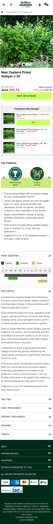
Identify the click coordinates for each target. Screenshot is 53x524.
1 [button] (24, 64)
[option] (26, 41)
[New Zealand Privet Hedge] (9, 118)
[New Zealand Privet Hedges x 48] (9, 147)
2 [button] (27, 64)
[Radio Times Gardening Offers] (25, 7)
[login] (40, 5)
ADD (33, 123)
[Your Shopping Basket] (47, 5)
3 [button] (29, 64)
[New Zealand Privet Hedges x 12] (9, 133)
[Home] (3, 12)
